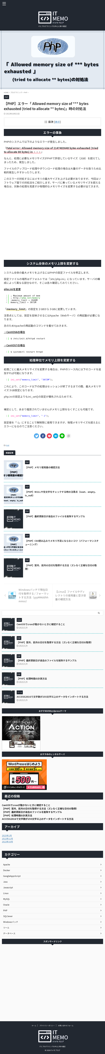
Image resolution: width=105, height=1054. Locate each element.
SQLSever (8, 916)
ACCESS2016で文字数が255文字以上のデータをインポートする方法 (52, 696)
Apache (6, 864)
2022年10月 (7, 841)
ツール (6, 927)
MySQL (6, 898)
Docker (6, 870)
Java (5, 881)
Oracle (6, 904)
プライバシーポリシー (47, 1025)
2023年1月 (7, 835)
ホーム (34, 1025)
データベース (9, 933)
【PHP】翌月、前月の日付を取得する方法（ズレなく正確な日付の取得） (55, 642)
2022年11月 (7, 838)
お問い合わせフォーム (65, 1025)
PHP (7, 445)
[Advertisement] (52, 224)
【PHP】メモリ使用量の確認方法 (42, 467)
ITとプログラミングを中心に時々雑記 (52, 1046)
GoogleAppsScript (12, 875)
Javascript (8, 887)
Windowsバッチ (10, 921)
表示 (57, 121)
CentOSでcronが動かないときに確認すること (41, 624)
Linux (5, 893)
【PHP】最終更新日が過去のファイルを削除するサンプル (55, 516)
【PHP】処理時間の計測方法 (32, 678)
